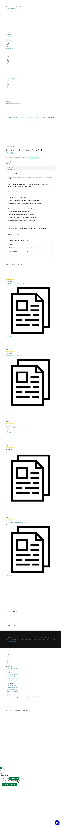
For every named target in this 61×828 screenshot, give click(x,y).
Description (10, 167)
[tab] (30, 167)
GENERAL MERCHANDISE (13, 680)
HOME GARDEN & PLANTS (13, 668)
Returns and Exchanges (12, 687)
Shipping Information (12, 689)
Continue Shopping (9, 784)
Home (8, 32)
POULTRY (24, 117)
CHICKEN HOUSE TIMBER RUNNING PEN (16, 522)
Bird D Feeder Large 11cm (12, 451)
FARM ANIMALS (11, 676)
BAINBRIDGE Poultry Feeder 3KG (14, 355)
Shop (8, 661)
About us (9, 34)
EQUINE (9, 672)
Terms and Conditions (12, 691)
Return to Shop (14, 778)
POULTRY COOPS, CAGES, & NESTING (36, 117)
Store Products (13, 117)
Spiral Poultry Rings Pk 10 (12, 427)
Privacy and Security (12, 685)
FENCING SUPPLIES (12, 678)
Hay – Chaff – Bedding (12, 674)
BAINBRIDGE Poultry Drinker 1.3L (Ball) (15, 283)
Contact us (9, 36)
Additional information (13, 169)
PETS (19, 117)
